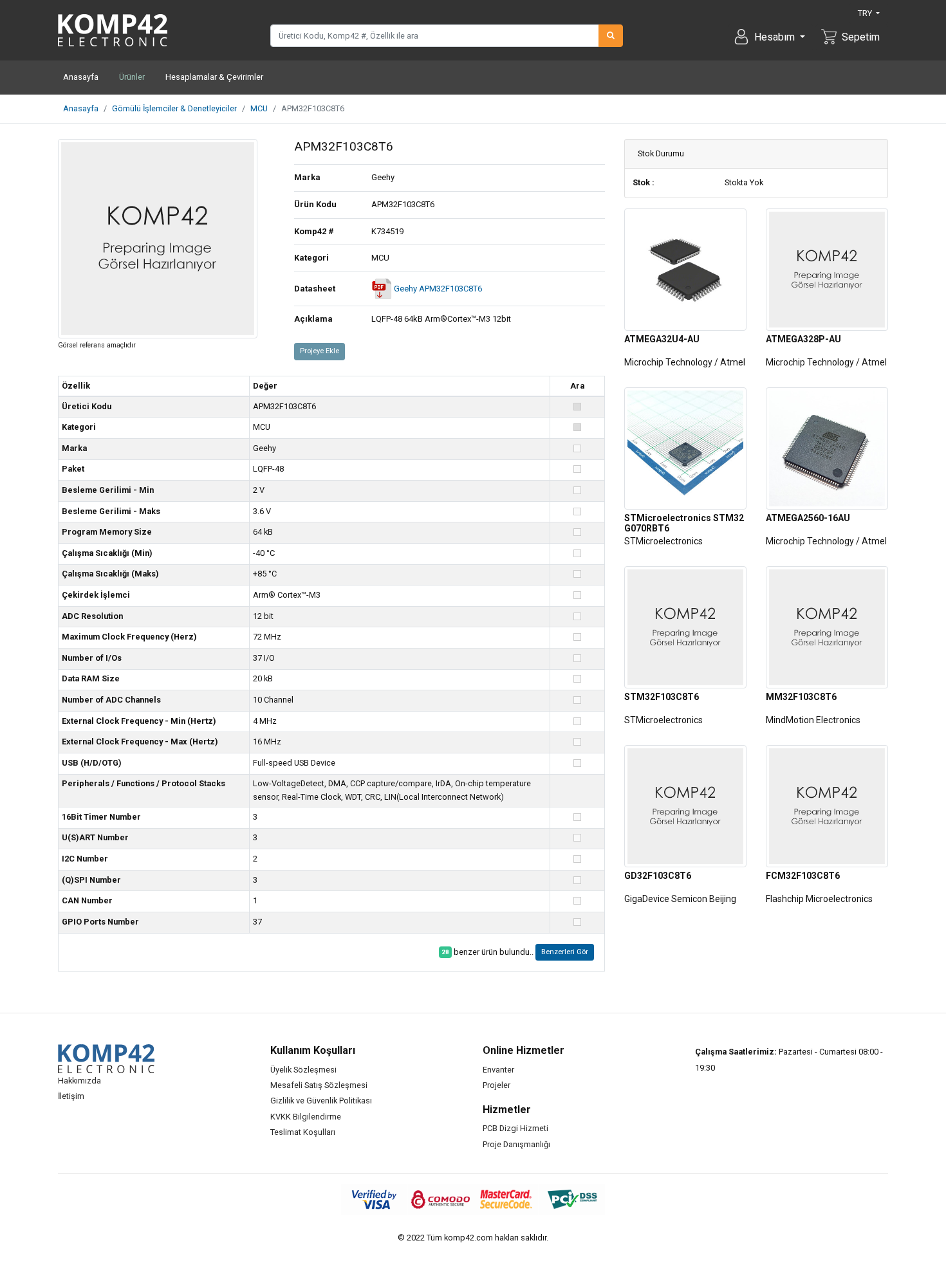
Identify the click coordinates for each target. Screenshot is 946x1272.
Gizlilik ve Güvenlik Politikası (321, 1100)
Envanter (498, 1069)
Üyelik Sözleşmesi (303, 1069)
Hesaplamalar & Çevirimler (214, 77)
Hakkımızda (79, 1080)
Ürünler (132, 77)
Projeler (496, 1085)
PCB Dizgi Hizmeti (515, 1128)
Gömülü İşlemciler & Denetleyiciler (174, 108)
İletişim (71, 1096)
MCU (259, 108)
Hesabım (775, 37)
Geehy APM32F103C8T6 (437, 288)
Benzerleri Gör (564, 952)
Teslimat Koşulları (302, 1132)
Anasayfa (80, 77)
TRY (866, 13)
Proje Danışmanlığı (516, 1144)
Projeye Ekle (319, 351)
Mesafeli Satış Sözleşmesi (318, 1085)
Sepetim (861, 37)
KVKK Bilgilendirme (305, 1116)
